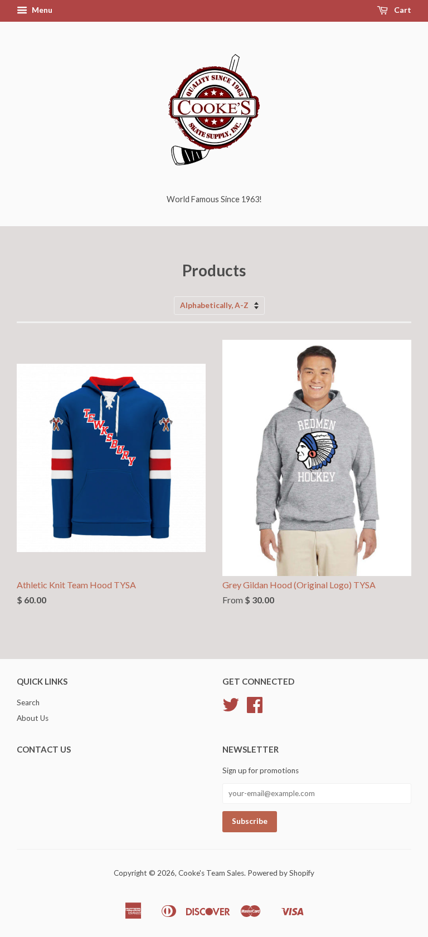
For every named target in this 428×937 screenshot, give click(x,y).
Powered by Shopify (280, 872)
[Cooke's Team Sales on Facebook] (254, 708)
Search (28, 702)
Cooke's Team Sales (211, 872)
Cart (401, 9)
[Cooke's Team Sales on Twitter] (230, 708)
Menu (41, 9)
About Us (32, 718)
